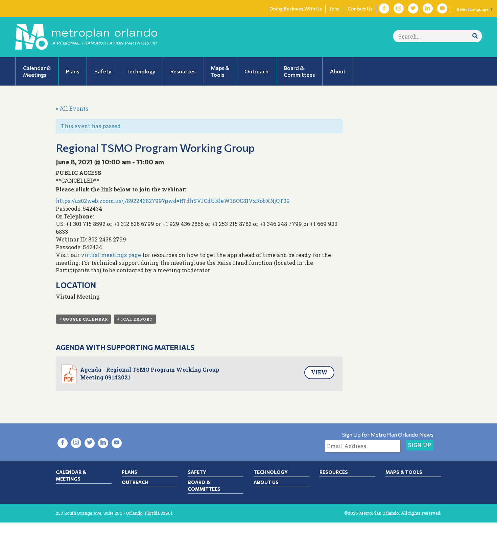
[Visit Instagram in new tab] (399, 8)
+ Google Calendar (83, 319)
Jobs (334, 8)
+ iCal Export (135, 319)
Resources (334, 472)
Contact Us (360, 8)
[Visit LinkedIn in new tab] (428, 8)
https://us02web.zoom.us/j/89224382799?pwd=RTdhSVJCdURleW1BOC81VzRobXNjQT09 (173, 200)
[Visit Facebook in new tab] (384, 8)
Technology (271, 472)
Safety (197, 472)
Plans (129, 472)
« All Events (72, 108)
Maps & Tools (403, 472)
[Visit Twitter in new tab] (413, 8)
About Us (266, 482)
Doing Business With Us (295, 8)
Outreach (135, 482)
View (319, 372)
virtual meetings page (111, 254)
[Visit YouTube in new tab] (442, 8)
